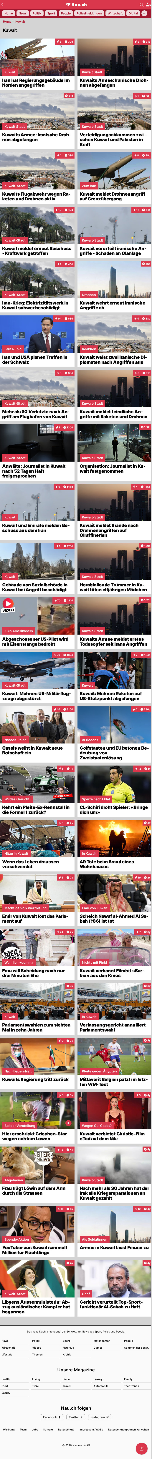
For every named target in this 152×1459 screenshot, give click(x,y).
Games (98, 1347)
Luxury (98, 1379)
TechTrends (131, 1386)
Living (36, 1379)
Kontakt (48, 1429)
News (5, 1340)
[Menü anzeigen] (149, 4)
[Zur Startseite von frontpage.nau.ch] (76, 4)
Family (128, 1379)
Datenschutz (66, 1429)
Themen (37, 1354)
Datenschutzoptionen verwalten (128, 1429)
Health (5, 1379)
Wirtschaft (8, 1347)
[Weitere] (144, 13)
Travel (67, 1386)
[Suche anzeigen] (141, 4)
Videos (36, 1347)
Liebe (66, 1379)
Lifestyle (6, 1354)
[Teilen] (142, 1449)
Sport (66, 1340)
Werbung (9, 1429)
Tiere (35, 1386)
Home (7, 21)
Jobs (35, 1429)
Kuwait (20, 21)
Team (23, 1429)
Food (4, 1386)
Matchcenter (102, 1340)
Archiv (67, 1354)
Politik (36, 1340)
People (128, 1340)
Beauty (5, 1392)
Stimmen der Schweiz (138, 1347)
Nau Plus (68, 1347)
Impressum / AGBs (91, 1429)
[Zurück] (2, 4)
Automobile (101, 1386)
